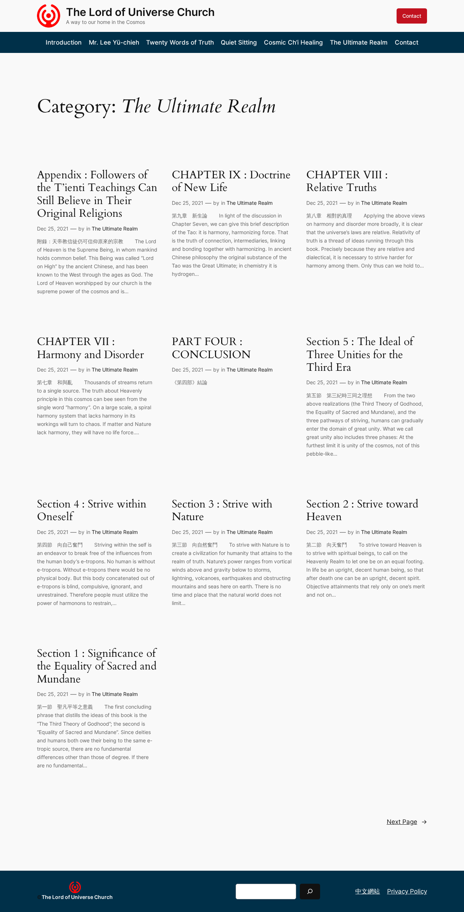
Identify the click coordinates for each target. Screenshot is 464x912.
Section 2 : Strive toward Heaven (362, 511)
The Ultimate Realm (115, 228)
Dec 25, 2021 (53, 228)
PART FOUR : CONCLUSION (211, 348)
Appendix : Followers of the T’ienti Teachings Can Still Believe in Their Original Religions (97, 194)
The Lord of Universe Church (140, 11)
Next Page (407, 821)
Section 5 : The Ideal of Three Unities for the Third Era (359, 355)
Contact (411, 16)
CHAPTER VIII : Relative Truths (347, 182)
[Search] (310, 891)
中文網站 (367, 891)
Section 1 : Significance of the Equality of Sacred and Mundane (97, 666)
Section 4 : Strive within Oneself (91, 511)
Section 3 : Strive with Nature (222, 511)
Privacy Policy (407, 891)
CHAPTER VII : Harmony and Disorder (90, 348)
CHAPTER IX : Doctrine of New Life (231, 182)
